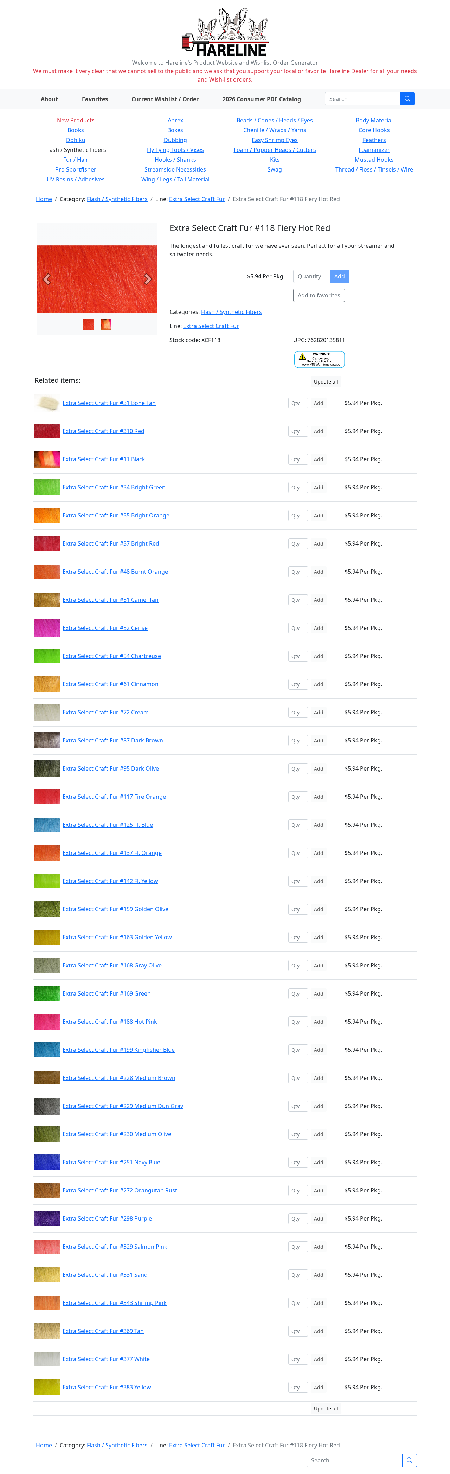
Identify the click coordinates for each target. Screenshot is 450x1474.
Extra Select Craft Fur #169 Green (107, 993)
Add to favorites (319, 295)
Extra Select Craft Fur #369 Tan (103, 1331)
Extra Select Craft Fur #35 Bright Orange (116, 515)
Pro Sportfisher (75, 169)
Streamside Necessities (175, 169)
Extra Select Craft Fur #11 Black (104, 459)
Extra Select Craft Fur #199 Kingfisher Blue (119, 1050)
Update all (326, 381)
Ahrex (175, 120)
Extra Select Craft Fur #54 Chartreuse (112, 656)
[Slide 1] (106, 324)
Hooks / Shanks (175, 159)
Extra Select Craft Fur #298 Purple (107, 1218)
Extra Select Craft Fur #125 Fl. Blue (108, 825)
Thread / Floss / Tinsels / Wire (374, 169)
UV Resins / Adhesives (76, 179)
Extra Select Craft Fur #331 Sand (105, 1275)
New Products (76, 120)
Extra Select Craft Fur (197, 199)
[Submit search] (407, 98)
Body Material (374, 120)
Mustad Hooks (374, 159)
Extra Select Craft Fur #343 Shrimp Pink (115, 1303)
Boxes (175, 130)
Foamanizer (374, 150)
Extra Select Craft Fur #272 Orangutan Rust (120, 1190)
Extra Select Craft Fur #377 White (106, 1359)
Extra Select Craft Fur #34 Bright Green (114, 487)
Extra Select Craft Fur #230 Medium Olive (117, 1134)
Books (76, 130)
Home (44, 199)
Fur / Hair (75, 159)
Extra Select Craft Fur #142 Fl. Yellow (110, 881)
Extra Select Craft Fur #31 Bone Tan (109, 403)
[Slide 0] (88, 324)
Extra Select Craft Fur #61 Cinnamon (111, 684)
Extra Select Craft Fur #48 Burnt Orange (115, 571)
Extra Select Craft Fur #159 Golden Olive (115, 909)
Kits (275, 159)
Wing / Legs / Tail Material (175, 179)
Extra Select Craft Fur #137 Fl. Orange (112, 853)
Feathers (374, 140)
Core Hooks (374, 130)
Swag (275, 169)
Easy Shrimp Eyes (275, 140)
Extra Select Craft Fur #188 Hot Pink (110, 1021)
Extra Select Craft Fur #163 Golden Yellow (117, 937)
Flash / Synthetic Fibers (117, 199)
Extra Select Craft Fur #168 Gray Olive (112, 965)
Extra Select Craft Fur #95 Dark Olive (111, 768)
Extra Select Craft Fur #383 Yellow (107, 1387)
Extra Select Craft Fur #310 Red (103, 431)
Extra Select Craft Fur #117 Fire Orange (114, 796)
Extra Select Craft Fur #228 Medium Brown (119, 1078)
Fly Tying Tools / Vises (175, 150)
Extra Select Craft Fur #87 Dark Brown (113, 740)
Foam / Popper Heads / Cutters (275, 150)
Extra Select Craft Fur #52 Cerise (105, 628)
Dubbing (175, 140)
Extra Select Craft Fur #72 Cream (106, 712)
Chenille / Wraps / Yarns (274, 130)
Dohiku (75, 140)
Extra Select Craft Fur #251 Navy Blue (111, 1162)
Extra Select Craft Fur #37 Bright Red (111, 543)
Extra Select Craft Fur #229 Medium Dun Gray (123, 1106)
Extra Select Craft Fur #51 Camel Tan (111, 600)
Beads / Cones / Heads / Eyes (275, 120)
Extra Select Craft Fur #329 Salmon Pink (115, 1246)
